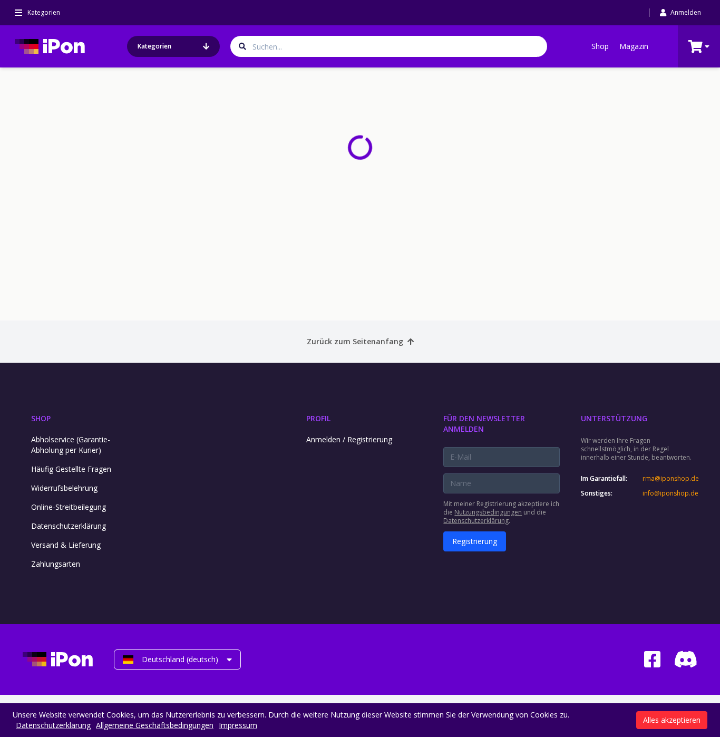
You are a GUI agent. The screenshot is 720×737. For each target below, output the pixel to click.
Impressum (238, 725)
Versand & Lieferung (66, 545)
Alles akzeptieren (671, 720)
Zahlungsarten (55, 564)
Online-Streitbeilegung (68, 507)
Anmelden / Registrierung (349, 439)
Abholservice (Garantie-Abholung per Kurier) (70, 444)
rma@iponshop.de (670, 478)
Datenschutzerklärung (68, 526)
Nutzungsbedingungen (488, 512)
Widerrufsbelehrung (64, 488)
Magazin (633, 46)
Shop (600, 46)
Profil (318, 418)
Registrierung (474, 541)
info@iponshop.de (670, 493)
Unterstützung (614, 418)
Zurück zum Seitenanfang (355, 341)
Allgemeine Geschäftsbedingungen (154, 725)
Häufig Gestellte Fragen (71, 469)
